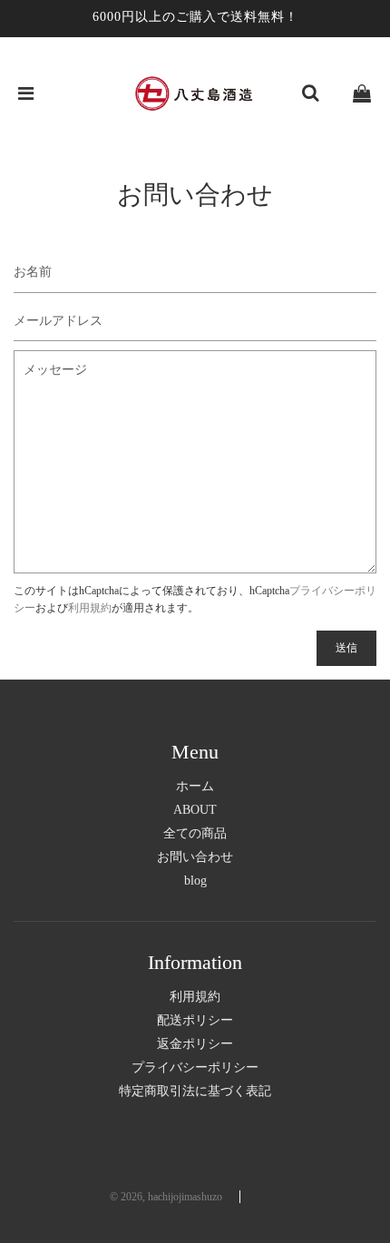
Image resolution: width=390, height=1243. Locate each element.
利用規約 (90, 608)
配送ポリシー (195, 1020)
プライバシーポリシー (195, 1067)
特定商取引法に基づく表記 (195, 1091)
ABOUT (195, 810)
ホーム (195, 786)
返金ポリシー (195, 1044)
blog (195, 880)
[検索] (310, 93)
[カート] (361, 93)
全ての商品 (195, 833)
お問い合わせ (195, 857)
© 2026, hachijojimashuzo (166, 1196)
